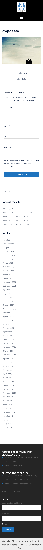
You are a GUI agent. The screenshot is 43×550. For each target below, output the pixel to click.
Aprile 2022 (7, 274)
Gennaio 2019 (8, 385)
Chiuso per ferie (9, 209)
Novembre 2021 (9, 282)
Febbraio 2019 (8, 381)
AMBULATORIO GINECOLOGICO (15, 216)
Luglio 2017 (7, 420)
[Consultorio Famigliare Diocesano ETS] (21, 8)
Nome (7, 126)
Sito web (7, 147)
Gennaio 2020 (8, 339)
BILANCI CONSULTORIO (11, 491)
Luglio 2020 (8, 320)
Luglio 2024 (8, 259)
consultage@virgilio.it (13, 465)
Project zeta (22, 73)
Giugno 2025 (8, 248)
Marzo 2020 (8, 336)
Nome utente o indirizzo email (13, 503)
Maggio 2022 (8, 271)
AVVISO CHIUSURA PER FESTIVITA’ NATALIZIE (21, 213)
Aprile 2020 (7, 332)
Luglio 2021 (7, 294)
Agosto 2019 (8, 359)
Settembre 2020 (9, 313)
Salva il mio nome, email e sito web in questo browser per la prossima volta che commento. (21, 163)
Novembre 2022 (9, 267)
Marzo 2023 (8, 263)
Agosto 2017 (8, 416)
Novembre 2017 (9, 412)
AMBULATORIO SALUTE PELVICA (16, 224)
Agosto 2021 (8, 290)
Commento (9, 107)
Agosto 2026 (8, 240)
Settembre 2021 (9, 286)
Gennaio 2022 (8, 278)
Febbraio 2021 (8, 301)
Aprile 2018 (7, 404)
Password (5, 513)
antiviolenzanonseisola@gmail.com (18, 483)
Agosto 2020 (8, 316)
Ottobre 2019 (8, 351)
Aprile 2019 (7, 374)
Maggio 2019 (8, 370)
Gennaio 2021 (8, 305)
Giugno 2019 (8, 366)
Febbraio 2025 (9, 255)
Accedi (8, 529)
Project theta (21, 79)
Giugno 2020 (8, 324)
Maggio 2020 (8, 328)
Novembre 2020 (9, 309)
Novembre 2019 (9, 347)
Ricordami (7, 524)
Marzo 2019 (8, 378)
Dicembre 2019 (9, 343)
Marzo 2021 (8, 297)
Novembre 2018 (9, 393)
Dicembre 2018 (9, 389)
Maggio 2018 (8, 401)
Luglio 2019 (7, 362)
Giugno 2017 (8, 424)
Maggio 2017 (8, 427)
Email (6, 136)
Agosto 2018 (8, 397)
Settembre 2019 (9, 355)
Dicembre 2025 (9, 244)
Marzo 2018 (8, 408)
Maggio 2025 (8, 251)
